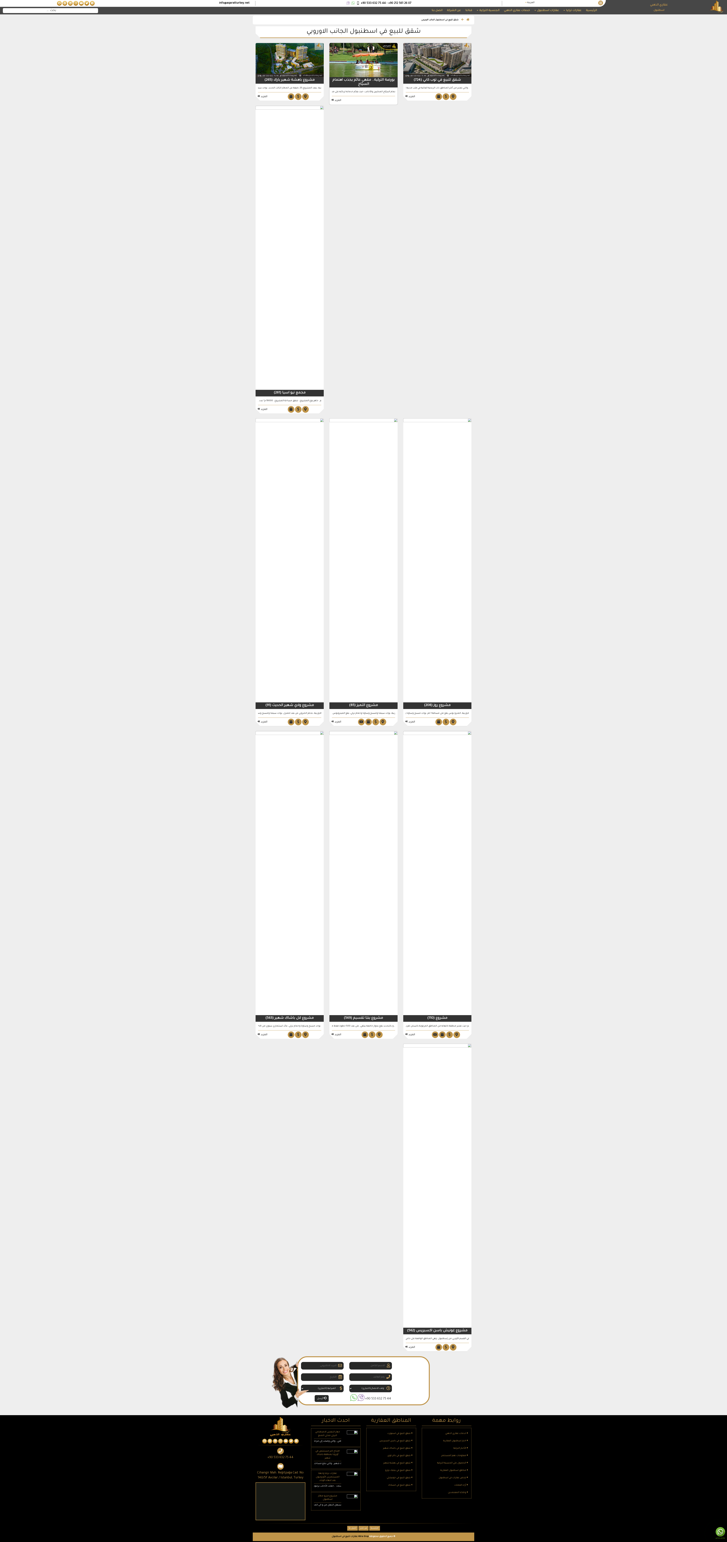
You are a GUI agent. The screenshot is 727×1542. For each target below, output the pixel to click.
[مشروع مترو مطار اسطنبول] (352, 1500)
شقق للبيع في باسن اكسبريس (395, 1441)
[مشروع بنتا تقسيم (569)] (363, 873)
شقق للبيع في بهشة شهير (397, 1463)
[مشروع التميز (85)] (363, 560)
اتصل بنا (437, 10)
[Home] (468, 20)
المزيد (411, 96)
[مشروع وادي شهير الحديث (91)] (290, 560)
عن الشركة (454, 10)
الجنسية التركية (489, 10)
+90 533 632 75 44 (378, 1399)
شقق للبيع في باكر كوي (399, 1456)
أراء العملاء (461, 1485)
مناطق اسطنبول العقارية (453, 1470)
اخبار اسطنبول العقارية (455, 1441)
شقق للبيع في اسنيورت (399, 1433)
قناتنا (468, 10)
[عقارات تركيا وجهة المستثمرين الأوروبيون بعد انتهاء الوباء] (352, 1477)
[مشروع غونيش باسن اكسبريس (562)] (437, 1186)
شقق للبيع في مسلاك (399, 1485)
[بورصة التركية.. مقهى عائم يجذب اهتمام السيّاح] (363, 60)
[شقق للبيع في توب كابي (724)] (437, 60)
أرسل (320, 1398)
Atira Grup (363, 1536)
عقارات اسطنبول (547, 10)
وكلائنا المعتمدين (457, 1492)
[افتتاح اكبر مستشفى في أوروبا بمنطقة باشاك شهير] (352, 1455)
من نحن (363, 1528)
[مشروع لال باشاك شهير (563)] (290, 873)
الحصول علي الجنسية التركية (452, 1463)
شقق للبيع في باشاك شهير (397, 1448)
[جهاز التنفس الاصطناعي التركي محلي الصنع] (352, 1436)
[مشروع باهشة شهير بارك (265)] (290, 60)
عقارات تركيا (573, 10)
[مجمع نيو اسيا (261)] (290, 248)
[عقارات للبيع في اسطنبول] (92, 3)
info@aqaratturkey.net (234, 3)
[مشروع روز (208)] (437, 560)
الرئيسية (591, 10)
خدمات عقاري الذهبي (517, 10)
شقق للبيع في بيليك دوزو (398, 1470)
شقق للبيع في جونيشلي (399, 1478)
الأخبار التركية (460, 1448)
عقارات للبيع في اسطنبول (345, 1536)
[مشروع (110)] (437, 873)
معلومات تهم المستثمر (454, 1456)
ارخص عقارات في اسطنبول (453, 1478)
